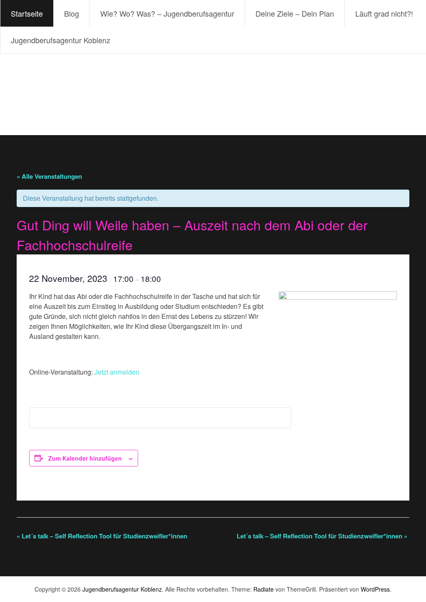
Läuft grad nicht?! (384, 13)
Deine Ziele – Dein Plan (294, 13)
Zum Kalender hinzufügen (85, 458)
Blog (71, 13)
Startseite (27, 13)
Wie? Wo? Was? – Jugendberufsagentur (167, 13)
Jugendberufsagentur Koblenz (60, 40)
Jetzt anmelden (116, 372)
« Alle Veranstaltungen (49, 176)
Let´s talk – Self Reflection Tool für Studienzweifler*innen (102, 535)
